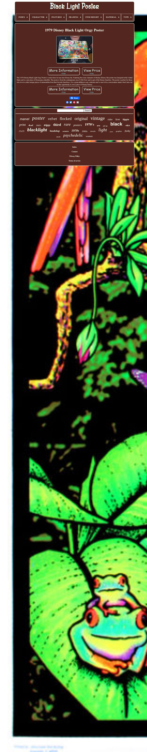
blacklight (37, 129)
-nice (127, 125)
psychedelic (73, 135)
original (81, 118)
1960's (38, 125)
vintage (98, 118)
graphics (119, 131)
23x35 (21, 131)
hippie (126, 119)
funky (127, 130)
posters (78, 125)
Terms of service (74, 161)
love (117, 119)
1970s (75, 130)
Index (74, 147)
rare (67, 124)
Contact (75, 151)
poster (38, 118)
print (22, 125)
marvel (24, 119)
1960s (84, 131)
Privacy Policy (74, 156)
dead (31, 125)
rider (110, 119)
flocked (66, 119)
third (57, 125)
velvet (52, 119)
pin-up (105, 126)
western (66, 131)
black (116, 124)
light (102, 129)
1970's (89, 124)
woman (89, 136)
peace (111, 131)
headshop (55, 131)
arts (98, 126)
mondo (93, 131)
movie (58, 137)
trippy (47, 125)
